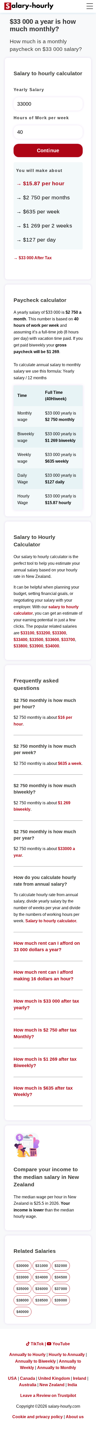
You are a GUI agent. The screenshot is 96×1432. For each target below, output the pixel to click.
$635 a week (69, 763)
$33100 (27, 633)
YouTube (60, 1344)
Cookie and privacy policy (37, 1417)
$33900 (36, 646)
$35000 (22, 1289)
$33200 (43, 633)
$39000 (61, 1300)
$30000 (22, 1266)
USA (12, 1378)
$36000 (41, 1289)
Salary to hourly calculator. (51, 921)
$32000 (61, 1266)
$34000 (52, 646)
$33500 (36, 639)
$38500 (41, 1300)
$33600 (52, 639)
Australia (27, 1385)
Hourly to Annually (67, 1354)
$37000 (61, 1289)
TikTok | (38, 1344)
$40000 (22, 1312)
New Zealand (52, 1385)
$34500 (61, 1277)
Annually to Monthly (56, 1367)
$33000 (22, 1277)
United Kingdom (54, 1378)
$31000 (41, 1266)
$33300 (59, 633)
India (72, 1385)
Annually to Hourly (27, 1354)
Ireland (79, 1378)
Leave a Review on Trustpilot (48, 1395)
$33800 (20, 646)
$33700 (68, 639)
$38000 (22, 1300)
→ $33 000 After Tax (33, 258)
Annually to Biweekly (35, 1361)
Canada (27, 1378)
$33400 (20, 639)
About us (75, 1417)
